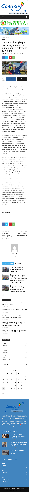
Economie (5, 345)
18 (7, 385)
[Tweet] (22, 79)
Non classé (5, 352)
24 (3, 388)
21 (18, 385)
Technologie (5, 364)
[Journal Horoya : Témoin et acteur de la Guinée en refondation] (5, 269)
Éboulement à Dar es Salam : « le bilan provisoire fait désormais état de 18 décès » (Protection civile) (14, 331)
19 (11, 385)
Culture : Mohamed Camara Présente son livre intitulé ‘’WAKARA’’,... (17, 452)
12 (11, 382)
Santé (3, 357)
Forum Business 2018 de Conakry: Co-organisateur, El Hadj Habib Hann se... (18, 436)
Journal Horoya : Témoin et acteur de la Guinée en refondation (18, 269)
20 (15, 385)
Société (7, 37)
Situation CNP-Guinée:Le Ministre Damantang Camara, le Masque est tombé (19, 444)
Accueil (3, 37)
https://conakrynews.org (14, 256)
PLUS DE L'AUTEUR (19, 263)
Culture (4, 343)
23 (25, 385)
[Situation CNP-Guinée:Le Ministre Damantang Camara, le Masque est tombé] (4, 444)
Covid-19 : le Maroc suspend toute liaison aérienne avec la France (21, 235)
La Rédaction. (6, 53)
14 (18, 382)
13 (15, 382)
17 (3, 385)
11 (7, 382)
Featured (4, 350)
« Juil (3, 393)
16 (25, 382)
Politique (4, 355)
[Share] (11, 79)
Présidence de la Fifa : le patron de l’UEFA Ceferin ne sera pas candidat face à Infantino (14, 316)
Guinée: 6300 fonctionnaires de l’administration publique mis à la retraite (8, 236)
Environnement (6, 348)
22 (22, 385)
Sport (3, 362)
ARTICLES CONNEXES (7, 263)
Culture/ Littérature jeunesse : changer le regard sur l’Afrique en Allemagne (14, 303)
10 (3, 382)
